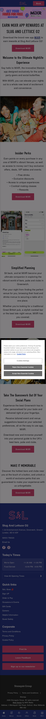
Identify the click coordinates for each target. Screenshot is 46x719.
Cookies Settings (23, 361)
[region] (23, 359)
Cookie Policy (21, 354)
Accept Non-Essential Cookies (23, 373)
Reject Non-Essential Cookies (23, 367)
